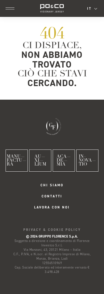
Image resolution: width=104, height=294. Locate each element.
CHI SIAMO (52, 185)
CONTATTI (52, 196)
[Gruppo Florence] (52, 126)
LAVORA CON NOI (52, 207)
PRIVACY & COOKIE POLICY (52, 230)
